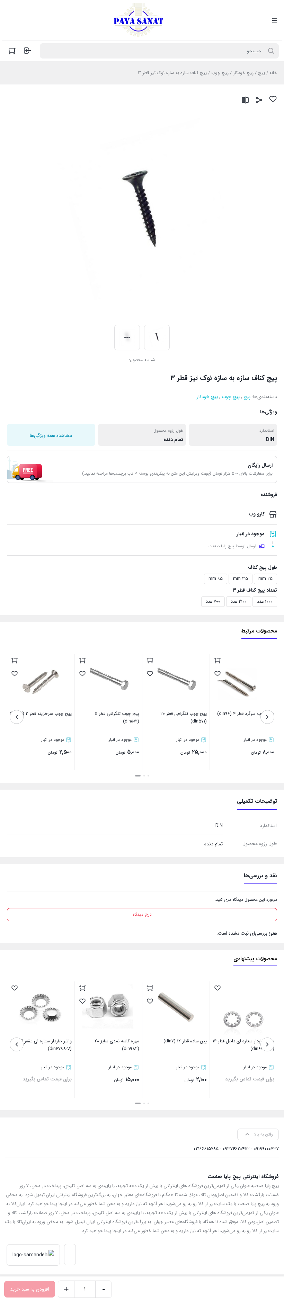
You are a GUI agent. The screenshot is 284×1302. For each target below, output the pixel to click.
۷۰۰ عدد (213, 601)
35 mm (240, 578)
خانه (273, 73)
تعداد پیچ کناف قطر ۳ (255, 590)
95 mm (215, 578)
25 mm (265, 578)
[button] (148, 775)
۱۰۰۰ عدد (265, 601)
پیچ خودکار (243, 73)
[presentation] (267, 717)
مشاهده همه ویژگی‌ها (51, 435)
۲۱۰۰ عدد (239, 601)
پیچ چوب (220, 73)
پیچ (261, 73)
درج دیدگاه (142, 914)
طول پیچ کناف (262, 567)
